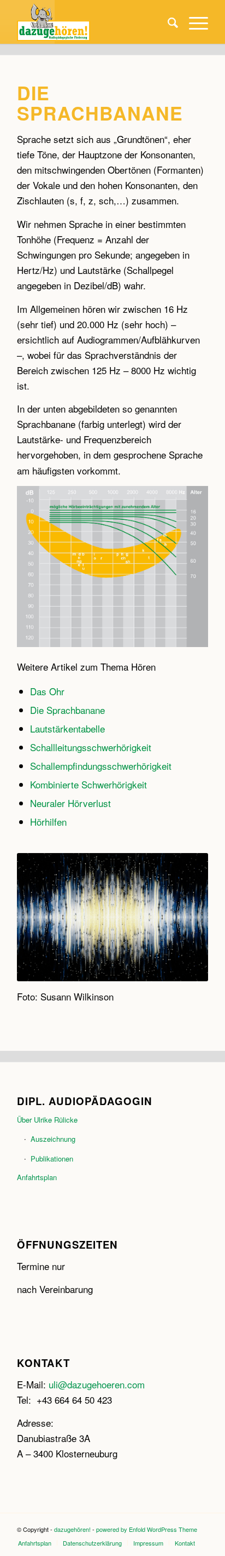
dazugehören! (72, 1529)
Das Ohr (47, 691)
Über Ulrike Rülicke (47, 1119)
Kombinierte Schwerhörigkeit (88, 784)
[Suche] (167, 22)
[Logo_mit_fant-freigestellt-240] (93, 22)
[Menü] (193, 22)
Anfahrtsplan (37, 1177)
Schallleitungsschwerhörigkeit (90, 747)
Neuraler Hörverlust (70, 803)
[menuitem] (167, 22)
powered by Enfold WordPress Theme (146, 1529)
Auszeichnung (53, 1139)
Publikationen (52, 1158)
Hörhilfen (48, 821)
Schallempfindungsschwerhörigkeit (100, 766)
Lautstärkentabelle (67, 728)
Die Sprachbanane (67, 710)
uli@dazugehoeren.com (95, 1384)
